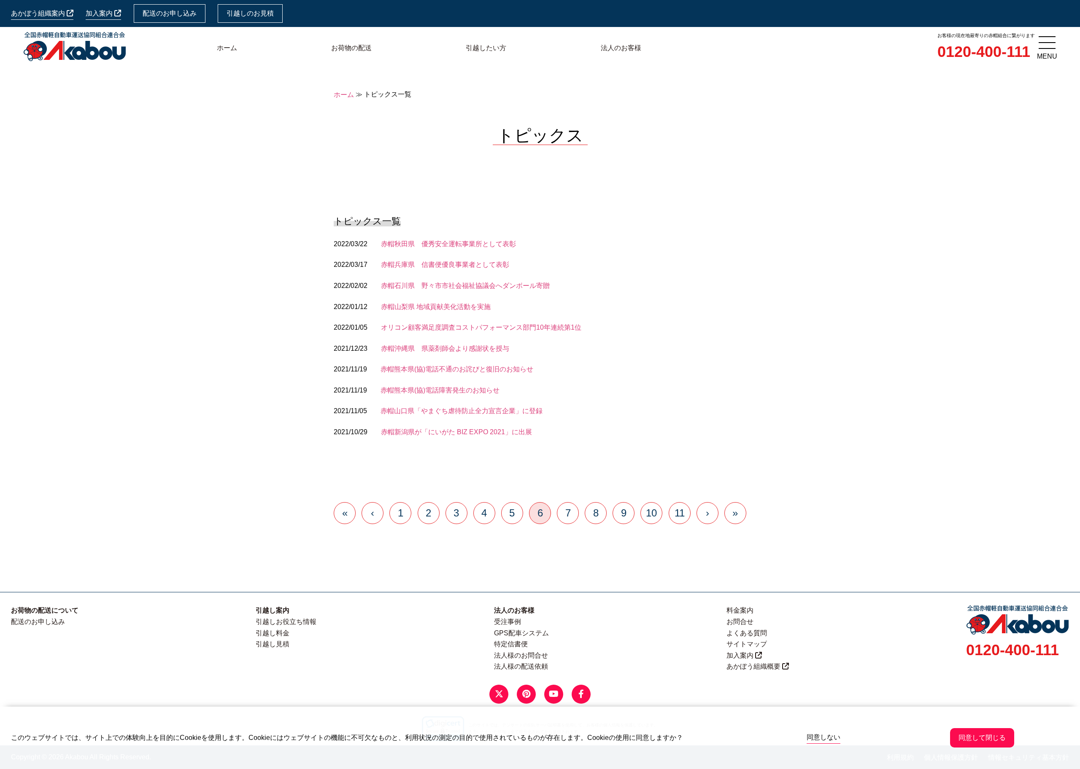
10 (651, 513)
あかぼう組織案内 (39, 13)
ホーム (227, 47)
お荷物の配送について (44, 610)
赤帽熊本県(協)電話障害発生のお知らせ (440, 390)
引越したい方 (486, 47)
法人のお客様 (621, 47)
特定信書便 (511, 644)
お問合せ (739, 621)
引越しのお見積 (250, 13)
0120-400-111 (983, 51)
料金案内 (739, 610)
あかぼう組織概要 (754, 666)
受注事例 (507, 621)
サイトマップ (746, 644)
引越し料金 (272, 633)
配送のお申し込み (170, 13)
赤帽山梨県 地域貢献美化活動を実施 (436, 306)
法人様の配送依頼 (521, 666)
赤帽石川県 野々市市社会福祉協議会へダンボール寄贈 (465, 285)
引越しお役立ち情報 (286, 621)
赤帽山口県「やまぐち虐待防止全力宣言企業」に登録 (462, 410)
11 (680, 513)
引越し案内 (272, 610)
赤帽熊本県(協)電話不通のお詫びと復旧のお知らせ (457, 369)
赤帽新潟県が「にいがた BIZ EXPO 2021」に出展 (456, 432)
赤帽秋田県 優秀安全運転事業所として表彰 (448, 243)
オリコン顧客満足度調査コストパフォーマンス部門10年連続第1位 (481, 327)
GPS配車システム (521, 633)
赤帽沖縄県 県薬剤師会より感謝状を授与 (445, 348)
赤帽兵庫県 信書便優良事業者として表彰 (445, 264)
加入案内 (100, 13)
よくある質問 (746, 633)
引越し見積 (272, 644)
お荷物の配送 (351, 47)
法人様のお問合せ (521, 655)
